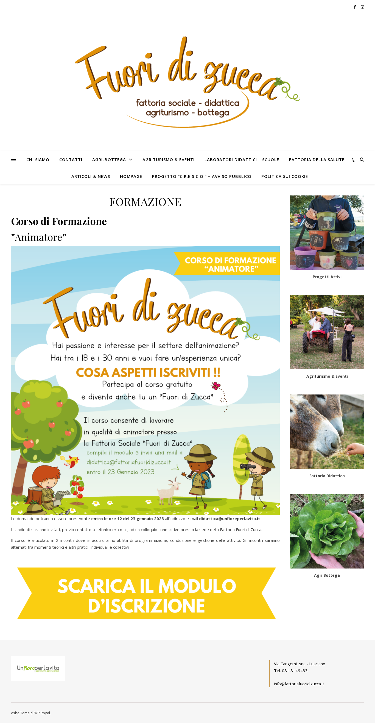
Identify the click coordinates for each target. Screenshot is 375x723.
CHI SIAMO (37, 159)
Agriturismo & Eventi (327, 376)
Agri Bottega (327, 575)
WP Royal (42, 712)
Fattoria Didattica (327, 475)
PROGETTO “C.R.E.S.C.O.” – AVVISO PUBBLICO (201, 176)
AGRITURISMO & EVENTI (168, 159)
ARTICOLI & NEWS (90, 176)
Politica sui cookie (284, 176)
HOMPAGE (131, 176)
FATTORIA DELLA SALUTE (317, 159)
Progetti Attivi (327, 276)
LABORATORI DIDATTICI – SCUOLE (242, 159)
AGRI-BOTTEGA (109, 159)
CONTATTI (70, 159)
